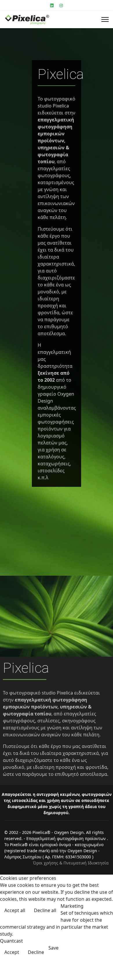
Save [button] (53, 948)
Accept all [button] (14, 910)
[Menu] (105, 19)
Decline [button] (36, 952)
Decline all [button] (45, 910)
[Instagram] (61, 5)
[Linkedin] (52, 5)
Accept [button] (11, 952)
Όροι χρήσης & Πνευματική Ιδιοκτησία (71, 863)
